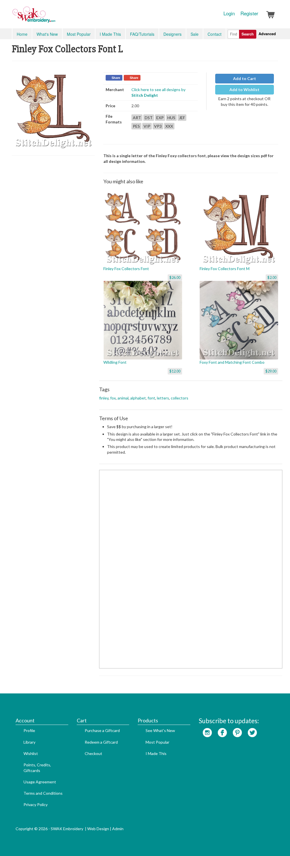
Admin (117, 828)
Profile (29, 730)
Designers (172, 34)
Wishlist (31, 753)
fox (113, 398)
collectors (179, 398)
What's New (47, 34)
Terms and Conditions (43, 793)
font (151, 398)
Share (116, 77)
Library (29, 742)
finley (103, 398)
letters (163, 398)
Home (22, 34)
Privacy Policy (36, 804)
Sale (195, 34)
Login (229, 13)
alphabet (138, 398)
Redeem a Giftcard (101, 742)
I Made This (110, 34)
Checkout (93, 753)
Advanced (267, 33)
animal (123, 398)
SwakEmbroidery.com (54, 17)
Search (248, 34)
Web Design (98, 828)
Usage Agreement (40, 781)
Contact (214, 34)
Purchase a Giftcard (102, 730)
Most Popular (79, 34)
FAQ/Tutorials (142, 34)
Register (249, 13)
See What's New (160, 730)
